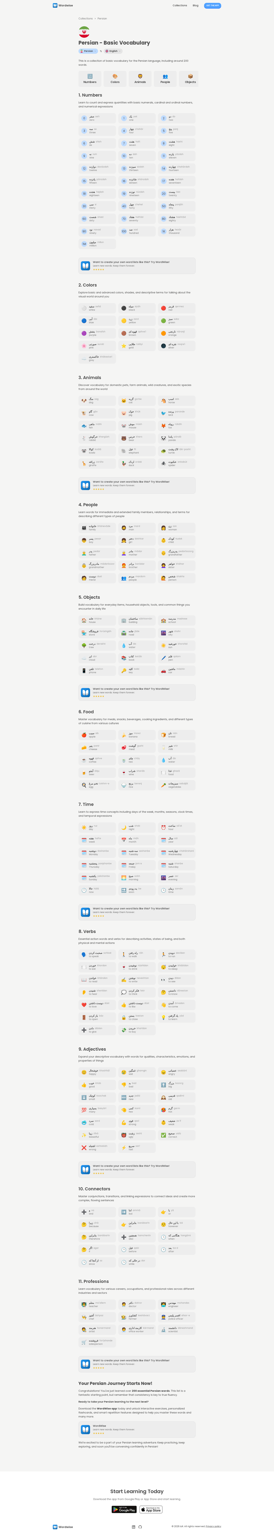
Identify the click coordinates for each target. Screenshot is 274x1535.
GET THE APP (212, 5)
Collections (180, 5)
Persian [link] (102, 18)
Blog (195, 5)
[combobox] (88, 51)
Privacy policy (213, 1526)
